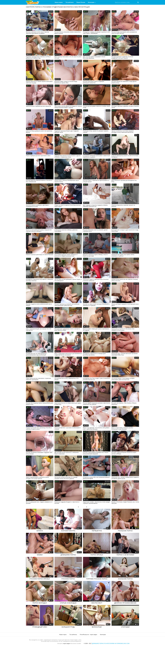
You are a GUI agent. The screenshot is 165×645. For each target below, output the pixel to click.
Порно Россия (80, 2)
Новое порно (59, 2)
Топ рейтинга (70, 2)
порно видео (66, 643)
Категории (91, 2)
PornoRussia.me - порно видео (88, 634)
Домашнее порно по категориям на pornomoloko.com (110, 643)
